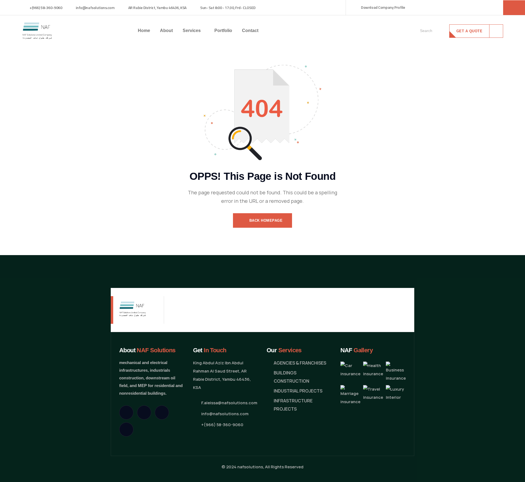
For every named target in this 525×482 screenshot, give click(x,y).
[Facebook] (144, 412)
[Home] (37, 30)
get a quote (469, 31)
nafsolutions (250, 467)
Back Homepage (265, 220)
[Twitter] (126, 412)
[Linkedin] (126, 429)
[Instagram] (162, 412)
